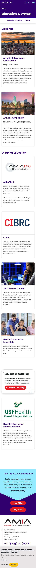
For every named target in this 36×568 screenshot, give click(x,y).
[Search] (29, 2)
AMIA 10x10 (8, 182)
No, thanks (4, 564)
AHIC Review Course (13, 288)
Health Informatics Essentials (13, 341)
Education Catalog (14, 20)
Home (3, 8)
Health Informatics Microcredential (13, 425)
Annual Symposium (13, 117)
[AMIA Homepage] (7, 2)
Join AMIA (18, 503)
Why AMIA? (18, 509)
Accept (14, 564)
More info (4, 560)
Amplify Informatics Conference (14, 59)
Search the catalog (15, 387)
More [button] (28, 20)
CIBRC (6, 237)
